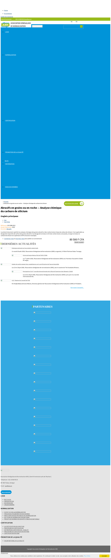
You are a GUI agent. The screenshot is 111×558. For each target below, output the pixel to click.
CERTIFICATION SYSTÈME (11, 533)
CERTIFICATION (10, 120)
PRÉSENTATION (9, 501)
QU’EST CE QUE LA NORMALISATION (15, 512)
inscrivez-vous (20, 238)
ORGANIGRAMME (9, 505)
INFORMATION (9, 164)
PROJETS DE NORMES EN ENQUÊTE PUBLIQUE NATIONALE (21, 519)
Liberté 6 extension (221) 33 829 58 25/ (13, 19)
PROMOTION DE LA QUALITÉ (14, 152)
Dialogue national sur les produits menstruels (25, 248)
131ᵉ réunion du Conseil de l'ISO (21, 280)
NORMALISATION (10, 55)
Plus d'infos (87, 556)
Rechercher (81, 26)
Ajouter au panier (79, 242)
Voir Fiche (7, 222)
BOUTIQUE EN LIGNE (71, 203)
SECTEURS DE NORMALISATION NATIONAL (17, 517)
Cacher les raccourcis (7, 17)
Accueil (6, 201)
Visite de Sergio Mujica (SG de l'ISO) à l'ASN (35, 255)
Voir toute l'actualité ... (77, 287)
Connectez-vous (9, 238)
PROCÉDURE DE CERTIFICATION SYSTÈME (16, 531)
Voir (5, 220)
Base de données (11, 187)
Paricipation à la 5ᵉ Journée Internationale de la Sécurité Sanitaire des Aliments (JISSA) (48, 271)
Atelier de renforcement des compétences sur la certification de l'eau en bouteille (35, 264)
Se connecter (8, 13)
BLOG (6, 161)
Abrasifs (9, 229)
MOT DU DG (7, 499)
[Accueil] (16, 27)
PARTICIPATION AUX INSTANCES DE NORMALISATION (20, 515)
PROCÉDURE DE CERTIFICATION (14, 528)
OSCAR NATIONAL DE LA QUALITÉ (14, 541)
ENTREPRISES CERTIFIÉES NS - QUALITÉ (16, 530)
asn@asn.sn (28, 19)
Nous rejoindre (6, 492)
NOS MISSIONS (8, 503)
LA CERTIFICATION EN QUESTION (14, 526)
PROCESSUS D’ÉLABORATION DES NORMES (17, 514)
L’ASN (7, 32)
